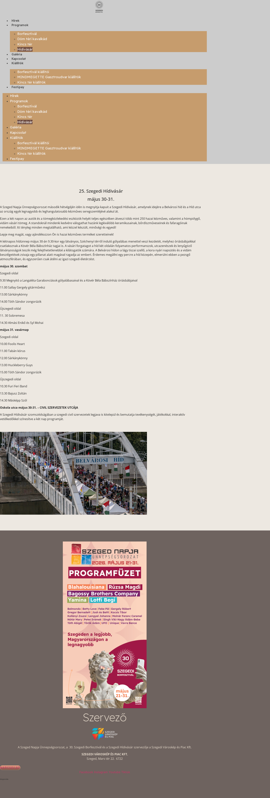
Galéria (17, 54)
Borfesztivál (27, 33)
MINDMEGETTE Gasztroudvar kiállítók (49, 77)
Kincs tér (24, 44)
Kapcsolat (19, 59)
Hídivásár (25, 49)
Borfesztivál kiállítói (33, 72)
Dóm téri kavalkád (32, 39)
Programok (20, 25)
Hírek (15, 20)
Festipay (18, 87)
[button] (104, 779)
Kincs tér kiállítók (31, 82)
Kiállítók (18, 63)
